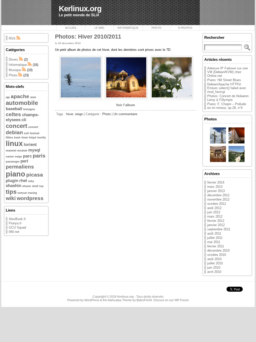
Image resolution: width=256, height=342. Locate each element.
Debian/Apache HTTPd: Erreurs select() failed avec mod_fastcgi (226, 88)
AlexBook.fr (17, 219)
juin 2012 (213, 212)
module (22, 150)
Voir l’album (125, 105)
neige (18, 156)
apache (20, 96)
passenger (13, 161)
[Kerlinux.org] (128, 12)
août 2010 (214, 259)
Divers (13, 59)
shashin (13, 185)
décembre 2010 (218, 250)
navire (10, 156)
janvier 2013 (216, 191)
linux (14, 143)
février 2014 (215, 182)
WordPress (91, 300)
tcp (41, 186)
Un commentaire (125, 114)
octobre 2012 (216, 204)
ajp (8, 97)
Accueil (71, 27)
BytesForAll (144, 300)
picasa (34, 175)
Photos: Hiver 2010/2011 (88, 36)
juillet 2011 (214, 238)
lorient (30, 144)
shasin (26, 186)
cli (24, 119)
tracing (32, 192)
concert (16, 125)
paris (39, 155)
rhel (23, 180)
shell (35, 186)
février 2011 (215, 246)
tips (11, 191)
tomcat (22, 192)
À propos (185, 27)
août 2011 (214, 233)
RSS (12, 38)
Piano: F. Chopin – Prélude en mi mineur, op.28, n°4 (226, 106)
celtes (13, 114)
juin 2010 (213, 267)
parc (27, 156)
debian (14, 132)
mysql (34, 150)
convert (33, 126)
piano (15, 174)
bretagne (29, 109)
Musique (15, 70)
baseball (14, 108)
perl (24, 161)
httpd (32, 137)
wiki (11, 198)
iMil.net (14, 232)
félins (9, 137)
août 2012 (214, 208)
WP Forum (181, 300)
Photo (157, 27)
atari (33, 97)
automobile (22, 102)
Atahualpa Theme (120, 300)
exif (26, 133)
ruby (31, 181)
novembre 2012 (218, 199)
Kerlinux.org (80, 8)
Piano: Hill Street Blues (224, 80)
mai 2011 (213, 242)
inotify (41, 137)
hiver (25, 137)
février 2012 (215, 221)
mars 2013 (214, 187)
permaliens (20, 166)
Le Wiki (99, 27)
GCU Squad (17, 227)
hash (17, 137)
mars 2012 (214, 216)
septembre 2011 (218, 229)
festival (34, 133)
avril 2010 (214, 272)
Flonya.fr (15, 223)
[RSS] (21, 59)
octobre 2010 (216, 255)
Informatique (128, 27)
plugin (12, 180)
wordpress (30, 198)
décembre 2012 (218, 195)
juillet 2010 (215, 263)
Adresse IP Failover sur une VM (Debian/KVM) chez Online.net (227, 72)
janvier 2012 (216, 225)
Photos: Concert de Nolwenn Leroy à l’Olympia (227, 98)
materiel (11, 150)
